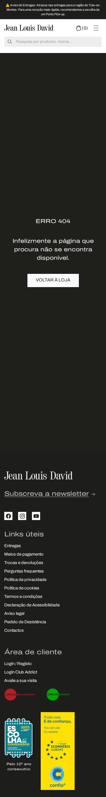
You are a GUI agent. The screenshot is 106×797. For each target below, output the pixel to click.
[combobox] (53, 42)
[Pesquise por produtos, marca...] (10, 42)
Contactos (14, 631)
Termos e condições (23, 597)
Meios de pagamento (24, 554)
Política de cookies (21, 588)
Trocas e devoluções (23, 563)
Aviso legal (14, 614)
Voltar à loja (53, 280)
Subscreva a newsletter (46, 494)
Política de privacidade (25, 580)
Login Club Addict (20, 672)
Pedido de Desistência (25, 622)
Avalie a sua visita (20, 681)
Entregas (12, 546)
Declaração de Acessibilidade (32, 605)
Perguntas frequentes (24, 571)
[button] (82, 27)
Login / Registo (18, 664)
